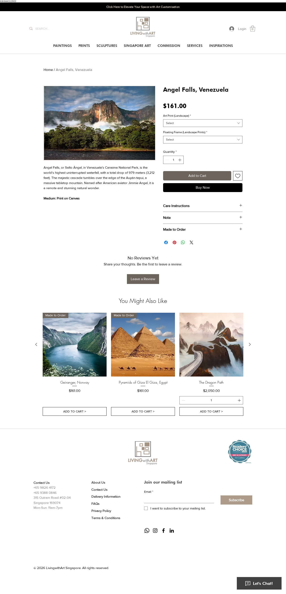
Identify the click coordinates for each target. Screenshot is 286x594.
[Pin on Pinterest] (174, 242)
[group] (143, 364)
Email (148, 491)
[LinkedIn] (172, 531)
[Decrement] (166, 160)
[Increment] (180, 160)
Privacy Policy (101, 511)
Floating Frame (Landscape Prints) (185, 132)
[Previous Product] (36, 344)
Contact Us (99, 489)
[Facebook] (163, 531)
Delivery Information (105, 496)
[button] (252, 28)
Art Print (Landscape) (177, 115)
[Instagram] (155, 531)
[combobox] (202, 123)
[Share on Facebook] (166, 242)
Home (48, 70)
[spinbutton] (173, 160)
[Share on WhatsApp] (183, 242)
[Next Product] (249, 344)
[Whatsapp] (147, 531)
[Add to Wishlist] (237, 175)
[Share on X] (191, 242)
